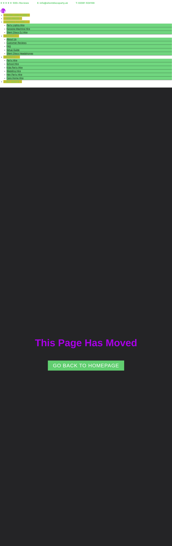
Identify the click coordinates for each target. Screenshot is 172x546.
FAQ (9, 46)
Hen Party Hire (14, 74)
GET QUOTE (12, 81)
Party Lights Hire (15, 25)
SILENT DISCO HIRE (16, 15)
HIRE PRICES (12, 18)
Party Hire (12, 60)
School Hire (13, 64)
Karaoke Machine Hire (18, 29)
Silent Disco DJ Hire (17, 32)
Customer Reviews (16, 42)
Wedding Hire (14, 71)
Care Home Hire (15, 78)
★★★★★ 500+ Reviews (14, 3)
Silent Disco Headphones (20, 53)
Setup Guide (13, 50)
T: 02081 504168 (85, 3)
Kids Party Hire (15, 67)
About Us (11, 39)
